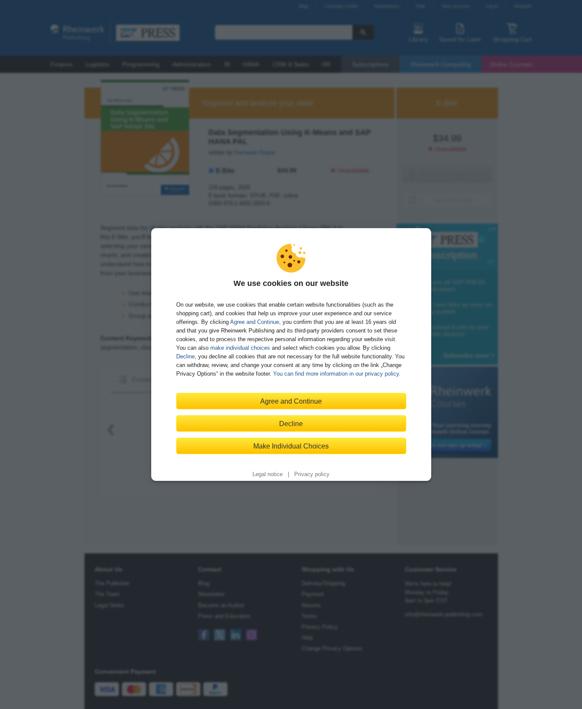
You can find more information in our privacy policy (336, 373)
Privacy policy (312, 474)
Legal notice (267, 474)
